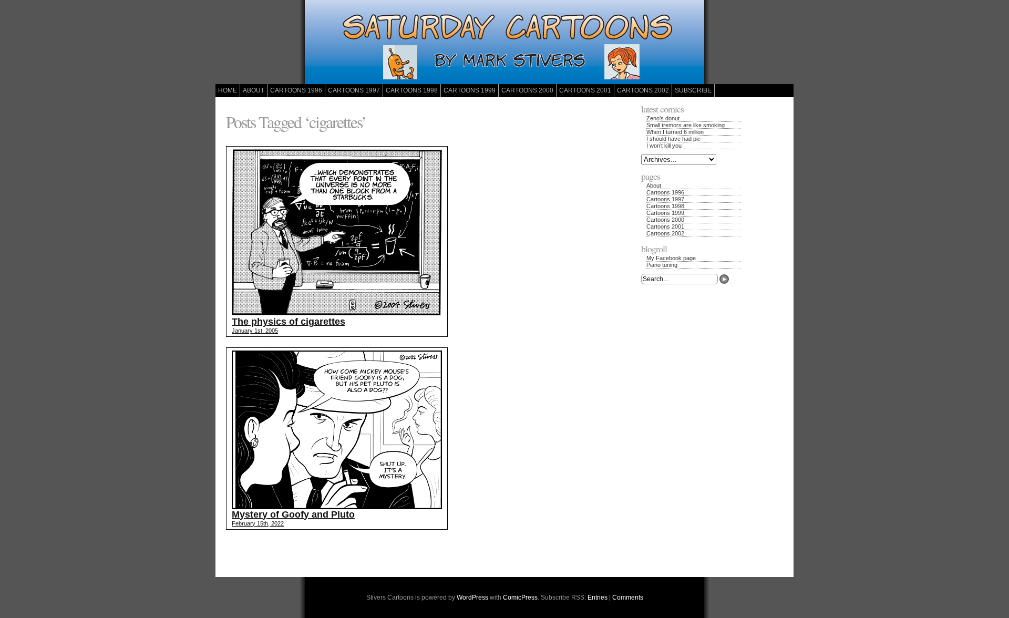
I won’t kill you (664, 145)
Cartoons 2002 (643, 90)
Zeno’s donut (662, 118)
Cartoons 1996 (296, 90)
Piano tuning (661, 265)
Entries (598, 597)
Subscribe (693, 90)
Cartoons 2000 (527, 90)
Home (227, 90)
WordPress (472, 597)
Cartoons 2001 (585, 90)
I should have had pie (673, 139)
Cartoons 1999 (470, 90)
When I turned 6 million (675, 132)
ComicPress (520, 597)
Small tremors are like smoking (685, 125)
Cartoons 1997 (354, 90)
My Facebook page (671, 258)
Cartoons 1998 (412, 90)
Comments (627, 597)
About (253, 90)
